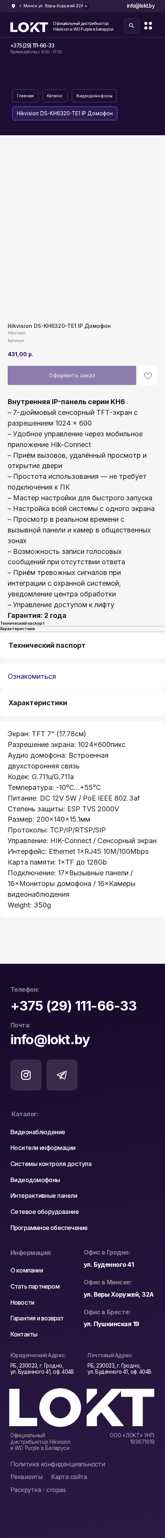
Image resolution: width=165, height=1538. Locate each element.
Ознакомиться (32, 676)
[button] (30, 1477)
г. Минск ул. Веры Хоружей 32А (51, 5)
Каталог (55, 95)
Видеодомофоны (94, 95)
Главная (25, 95)
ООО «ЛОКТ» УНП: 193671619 (132, 1438)
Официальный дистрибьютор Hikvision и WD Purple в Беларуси (83, 26)
